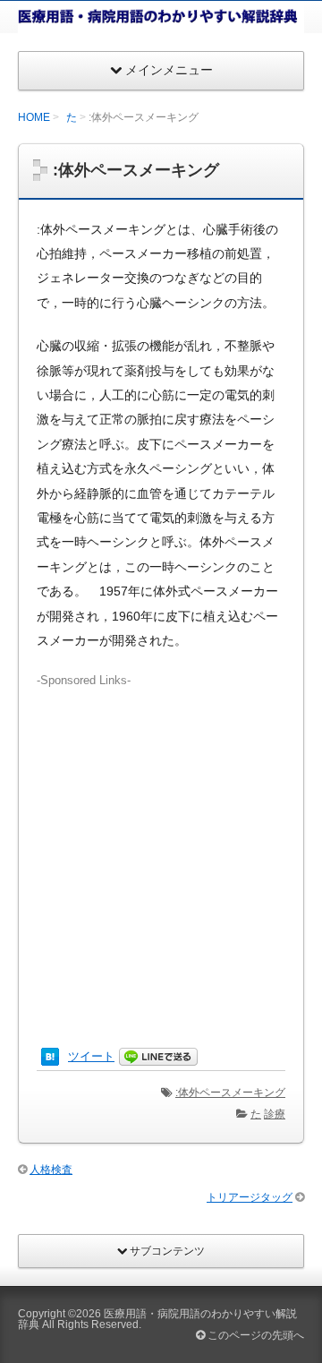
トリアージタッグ (249, 1197)
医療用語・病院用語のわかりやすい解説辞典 (157, 1319)
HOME (34, 117)
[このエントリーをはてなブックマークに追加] (50, 1056)
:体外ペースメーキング (230, 1092)
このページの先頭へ (254, 1335)
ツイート (91, 1056)
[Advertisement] (161, 851)
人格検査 (51, 1169)
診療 (274, 1114)
